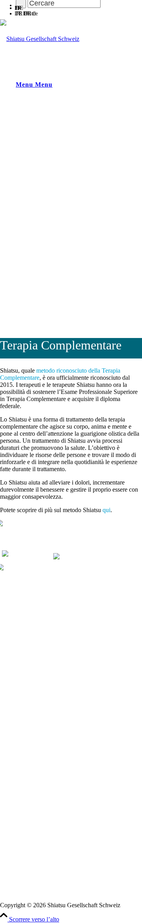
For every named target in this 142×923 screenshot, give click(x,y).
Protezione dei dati (23, 898)
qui (106, 510)
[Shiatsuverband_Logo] (39, 38)
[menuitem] (79, 7)
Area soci (12, 819)
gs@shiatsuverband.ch (28, 708)
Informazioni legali (23, 891)
